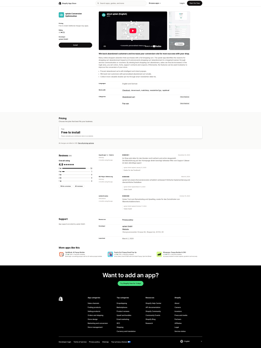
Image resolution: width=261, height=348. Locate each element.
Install (75, 45)
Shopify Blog (150, 319)
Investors (178, 311)
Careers (178, 307)
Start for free (195, 3)
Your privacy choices (119, 342)
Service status (180, 331)
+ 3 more (179, 44)
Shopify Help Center (153, 303)
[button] (81, 254)
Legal (177, 327)
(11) (63, 32)
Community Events (153, 315)
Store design (93, 319)
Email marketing (123, 319)
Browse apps (154, 3)
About (177, 303)
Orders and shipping (95, 315)
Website (125, 229)
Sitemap (105, 342)
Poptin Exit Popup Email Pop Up (125, 252)
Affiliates (178, 323)
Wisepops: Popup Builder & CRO (174, 252)
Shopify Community (153, 311)
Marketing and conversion (98, 323)
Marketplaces (122, 307)
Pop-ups (125, 103)
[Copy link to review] (115, 155)
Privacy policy (127, 220)
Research (149, 323)
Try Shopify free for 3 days (130, 283)
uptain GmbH (63, 39)
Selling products (94, 311)
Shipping (120, 327)
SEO (118, 323)
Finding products (94, 307)
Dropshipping (122, 303)
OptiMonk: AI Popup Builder (75, 252)
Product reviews (123, 311)
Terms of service (80, 342)
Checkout (126, 90)
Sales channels (93, 303)
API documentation (153, 307)
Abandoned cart (128, 97)
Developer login (65, 342)
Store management (95, 327)
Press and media (181, 315)
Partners (178, 319)
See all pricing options (86, 143)
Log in (182, 3)
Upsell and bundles (124, 315)
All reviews (79, 186)
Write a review (65, 186)
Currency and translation (126, 331)
